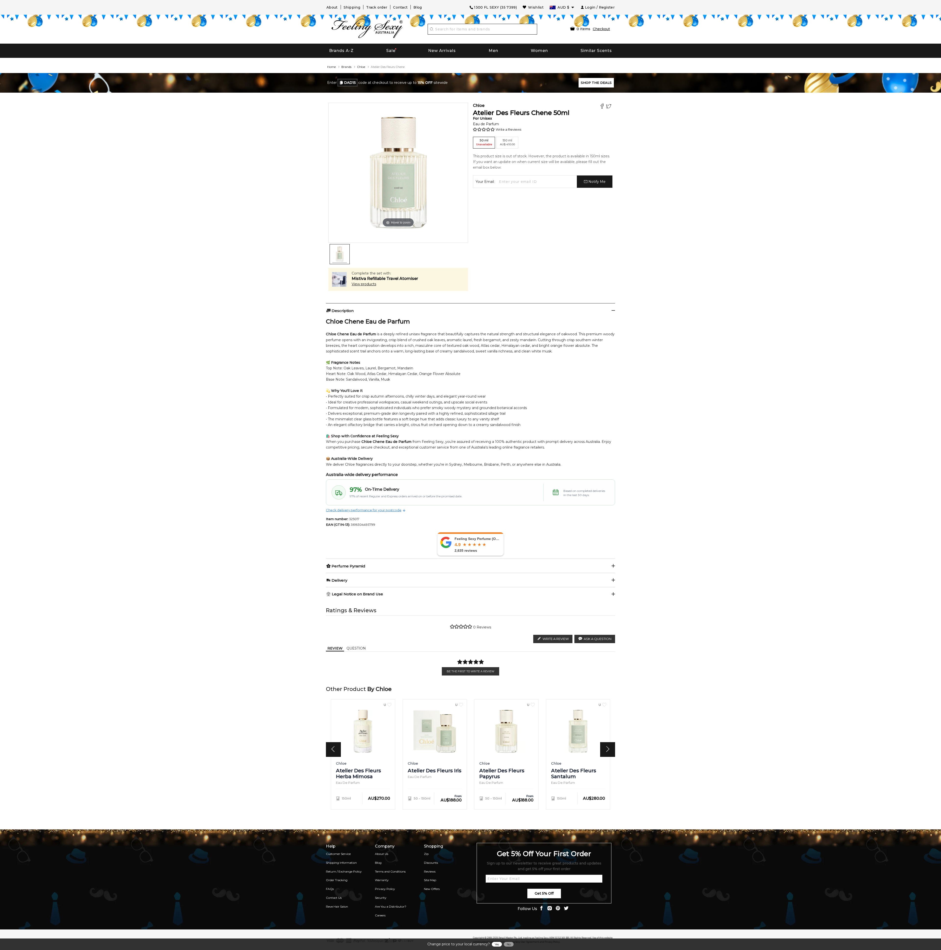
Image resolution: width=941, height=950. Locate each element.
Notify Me (596, 181)
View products (364, 284)
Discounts (431, 862)
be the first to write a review (470, 671)
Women (539, 50)
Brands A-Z (341, 50)
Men (493, 50)
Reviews (429, 871)
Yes (497, 944)
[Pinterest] (558, 909)
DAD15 (350, 82)
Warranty (382, 880)
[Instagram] (549, 909)
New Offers (432, 889)
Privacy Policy (385, 889)
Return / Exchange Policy (344, 871)
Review (335, 648)
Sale (391, 50)
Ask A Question (597, 639)
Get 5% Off (544, 893)
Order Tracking (336, 880)
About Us (381, 854)
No (509, 944)
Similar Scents (596, 50)
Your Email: (485, 181)
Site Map (430, 880)
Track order (376, 7)
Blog (417, 7)
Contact (400, 7)
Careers (380, 915)
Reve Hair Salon (337, 906)
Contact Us (334, 898)
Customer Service (338, 854)
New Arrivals (442, 50)
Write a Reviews (508, 129)
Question (356, 648)
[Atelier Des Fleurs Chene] (340, 254)
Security (380, 898)
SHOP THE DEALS (596, 83)
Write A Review (556, 639)
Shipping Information (341, 862)
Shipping (352, 7)
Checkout (601, 29)
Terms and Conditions (390, 871)
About (332, 7)
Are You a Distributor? (390, 906)
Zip (426, 854)
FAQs (330, 889)
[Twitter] (609, 107)
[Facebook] (602, 107)
